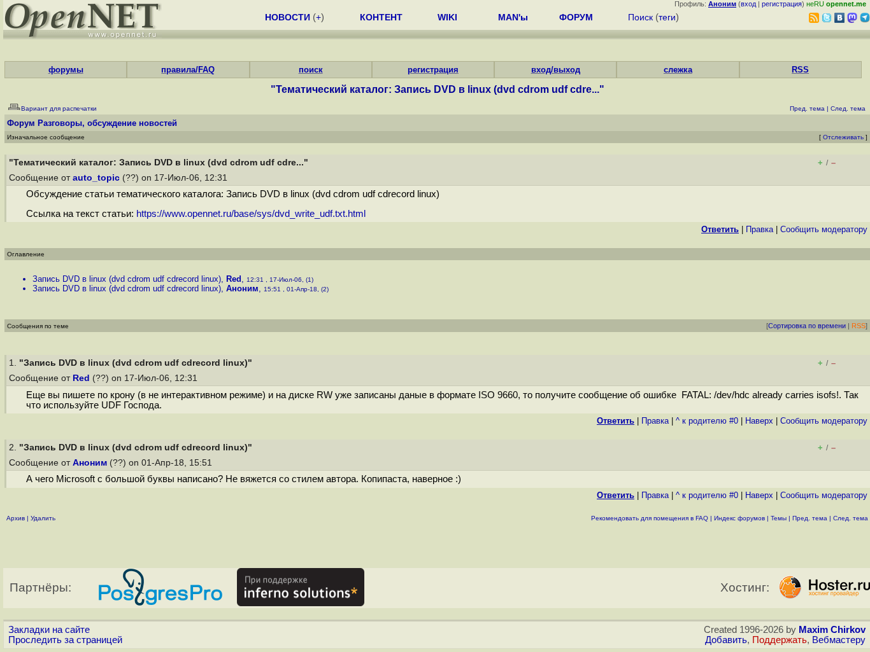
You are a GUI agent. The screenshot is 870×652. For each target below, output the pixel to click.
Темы (779, 518)
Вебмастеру (839, 640)
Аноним (242, 288)
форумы (65, 69)
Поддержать (779, 640)
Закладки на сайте (49, 630)
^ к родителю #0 (707, 421)
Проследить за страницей (65, 640)
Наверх (759, 421)
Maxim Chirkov (832, 630)
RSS (800, 69)
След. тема (850, 518)
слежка (678, 69)
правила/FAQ (188, 69)
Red (233, 279)
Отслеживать (843, 137)
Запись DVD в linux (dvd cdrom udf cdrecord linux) (126, 279)
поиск (311, 69)
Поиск (640, 17)
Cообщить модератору (823, 229)
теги (667, 17)
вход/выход (555, 69)
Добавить (726, 640)
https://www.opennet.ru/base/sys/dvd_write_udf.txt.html (251, 214)
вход (748, 4)
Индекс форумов (739, 518)
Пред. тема (809, 518)
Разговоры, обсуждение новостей (107, 123)
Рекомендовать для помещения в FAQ (649, 518)
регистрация (782, 4)
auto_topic (96, 178)
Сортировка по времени (807, 325)
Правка (759, 229)
